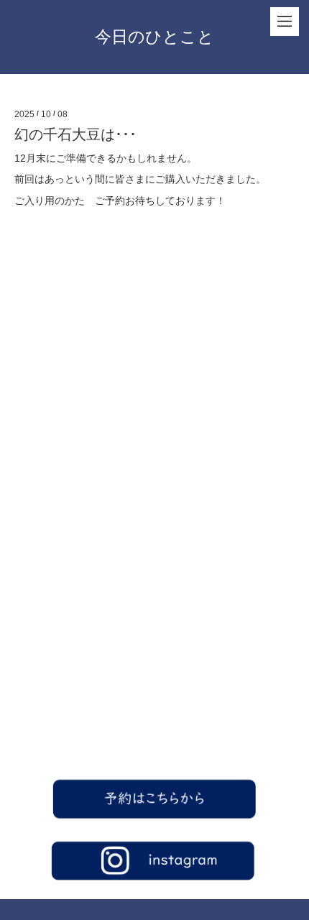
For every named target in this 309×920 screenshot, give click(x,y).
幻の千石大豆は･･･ (75, 134)
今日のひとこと (154, 36)
